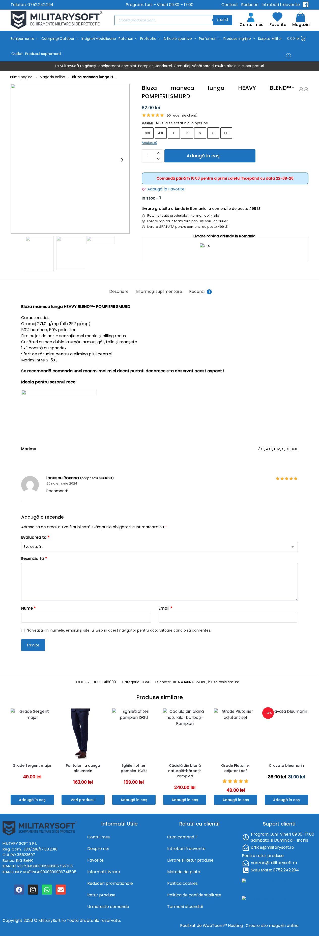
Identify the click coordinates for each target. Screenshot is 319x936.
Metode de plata (183, 872)
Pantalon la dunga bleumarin (83, 768)
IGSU (146, 682)
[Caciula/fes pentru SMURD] (300, 89)
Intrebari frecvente (281, 5)
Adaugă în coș (203, 156)
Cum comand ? (182, 837)
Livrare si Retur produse (190, 860)
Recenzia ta (34, 558)
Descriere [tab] (119, 291)
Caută (222, 20)
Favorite (278, 24)
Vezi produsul (83, 799)
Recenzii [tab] (199, 291)
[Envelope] (61, 890)
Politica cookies (182, 883)
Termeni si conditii (185, 907)
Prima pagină (21, 77)
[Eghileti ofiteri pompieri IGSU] (134, 733)
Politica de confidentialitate (194, 895)
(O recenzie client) (182, 115)
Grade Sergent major (32, 765)
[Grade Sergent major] (32, 733)
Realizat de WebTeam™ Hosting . (213, 925)
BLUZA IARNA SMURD (190, 682)
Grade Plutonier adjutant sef (235, 768)
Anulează (149, 142)
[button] (297, 46)
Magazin (301, 24)
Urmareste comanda (108, 907)
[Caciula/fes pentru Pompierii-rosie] (305, 89)
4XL (160, 133)
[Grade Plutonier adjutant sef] (235, 733)
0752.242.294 (40, 5)
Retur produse (101, 895)
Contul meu (252, 24)
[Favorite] (51, 716)
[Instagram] (33, 890)
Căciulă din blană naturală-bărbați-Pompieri (184, 771)
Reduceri (249, 5)
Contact (229, 5)
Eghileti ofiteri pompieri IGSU (134, 768)
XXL (226, 133)
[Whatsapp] (47, 890)
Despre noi (98, 849)
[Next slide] (122, 160)
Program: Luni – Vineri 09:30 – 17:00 (159, 5)
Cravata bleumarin (286, 765)
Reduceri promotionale (110, 883)
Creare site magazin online (272, 925)
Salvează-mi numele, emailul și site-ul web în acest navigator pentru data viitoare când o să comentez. (119, 630)
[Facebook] (19, 890)
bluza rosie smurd (223, 682)
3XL (147, 133)
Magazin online (52, 77)
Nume (28, 608)
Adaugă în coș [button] (32, 799)
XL (213, 133)
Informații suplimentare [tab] (159, 291)
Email (165, 608)
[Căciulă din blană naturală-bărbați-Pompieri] (185, 733)
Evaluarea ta (35, 537)
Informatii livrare (103, 872)
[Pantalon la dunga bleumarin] (83, 733)
